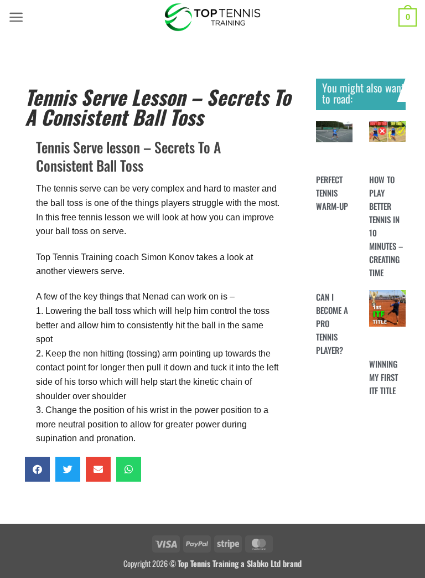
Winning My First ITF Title (383, 377)
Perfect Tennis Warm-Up (332, 192)
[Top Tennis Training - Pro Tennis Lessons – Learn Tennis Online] (212, 17)
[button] (16, 17)
